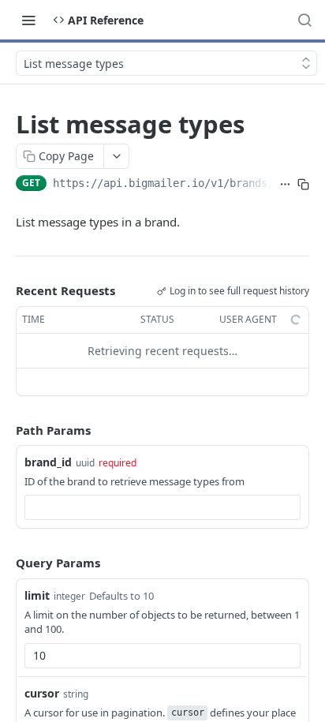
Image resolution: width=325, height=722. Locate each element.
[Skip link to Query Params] (4, 563)
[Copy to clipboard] (303, 184)
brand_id (48, 462)
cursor (41, 693)
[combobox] (162, 507)
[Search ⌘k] (304, 19)
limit (37, 595)
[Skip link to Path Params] (4, 430)
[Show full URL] (285, 184)
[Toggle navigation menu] (28, 19)
